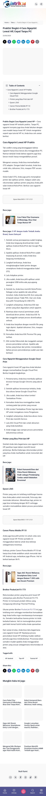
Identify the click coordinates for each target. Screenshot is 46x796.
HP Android (9, 658)
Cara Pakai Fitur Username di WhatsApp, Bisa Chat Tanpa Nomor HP (28, 220)
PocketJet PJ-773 (28, 609)
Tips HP (21, 658)
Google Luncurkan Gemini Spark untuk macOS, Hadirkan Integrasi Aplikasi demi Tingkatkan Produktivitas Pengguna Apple (33, 725)
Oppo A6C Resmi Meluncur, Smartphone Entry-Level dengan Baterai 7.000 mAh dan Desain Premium (28, 577)
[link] (5, 42)
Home (5, 793)
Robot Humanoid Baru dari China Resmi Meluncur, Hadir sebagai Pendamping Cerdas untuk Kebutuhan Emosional (28, 474)
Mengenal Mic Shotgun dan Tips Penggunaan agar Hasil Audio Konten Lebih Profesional (12, 748)
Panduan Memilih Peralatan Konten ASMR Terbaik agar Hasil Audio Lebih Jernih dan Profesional (33, 748)
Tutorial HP (34, 658)
